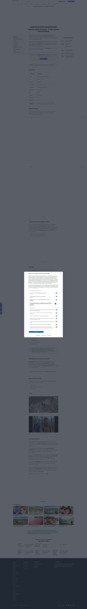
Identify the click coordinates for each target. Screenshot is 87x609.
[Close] (61, 274)
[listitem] (43, 290)
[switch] (56, 293)
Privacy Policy (49, 335)
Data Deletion (38, 335)
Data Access (43, 335)
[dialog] (43, 304)
